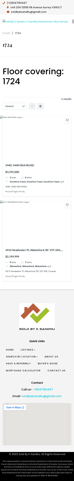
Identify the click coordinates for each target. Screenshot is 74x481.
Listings (27, 349)
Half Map (40, 106)
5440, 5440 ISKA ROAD (19, 165)
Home (10, 349)
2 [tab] (31, 154)
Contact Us (56, 370)
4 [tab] (37, 154)
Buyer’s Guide (48, 363)
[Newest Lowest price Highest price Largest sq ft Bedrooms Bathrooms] (15, 106)
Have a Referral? (18, 363)
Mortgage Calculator (23, 370)
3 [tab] (34, 154)
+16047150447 (43, 389)
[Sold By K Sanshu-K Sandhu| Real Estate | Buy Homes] (35, 21)
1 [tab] (28, 154)
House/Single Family (15, 191)
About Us (51, 356)
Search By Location (21, 356)
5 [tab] (40, 154)
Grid (32, 106)
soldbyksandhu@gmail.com (41, 396)
